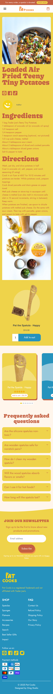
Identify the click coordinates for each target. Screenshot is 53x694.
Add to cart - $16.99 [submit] (19, 395)
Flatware (6, 615)
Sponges (6, 610)
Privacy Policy (34, 624)
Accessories (7, 620)
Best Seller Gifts (9, 634)
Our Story (32, 620)
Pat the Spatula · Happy (19, 387)
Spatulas (6, 605)
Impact (5, 639)
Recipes (5, 624)
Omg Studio (32, 688)
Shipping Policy (35, 615)
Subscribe (26, 548)
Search (5, 629)
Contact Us (33, 605)
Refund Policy (34, 610)
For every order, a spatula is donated (26, 2)
